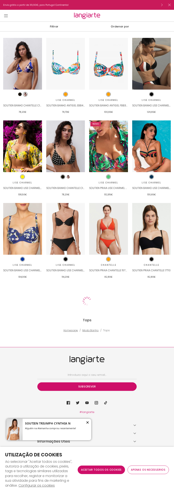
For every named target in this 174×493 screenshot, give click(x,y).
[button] (54, 26)
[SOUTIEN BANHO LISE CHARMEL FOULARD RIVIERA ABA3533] (22, 229)
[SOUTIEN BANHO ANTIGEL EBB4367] (65, 64)
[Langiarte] (87, 16)
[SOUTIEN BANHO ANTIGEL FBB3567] (108, 64)
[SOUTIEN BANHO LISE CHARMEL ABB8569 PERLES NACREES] (65, 229)
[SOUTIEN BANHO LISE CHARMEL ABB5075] (151, 146)
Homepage (70, 330)
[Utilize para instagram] (96, 402)
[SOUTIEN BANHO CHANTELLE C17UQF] (22, 64)
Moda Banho (90, 330)
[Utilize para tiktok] (105, 402)
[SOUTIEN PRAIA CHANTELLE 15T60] (108, 229)
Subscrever (87, 386)
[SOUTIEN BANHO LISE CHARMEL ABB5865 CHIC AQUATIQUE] (151, 64)
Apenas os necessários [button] (148, 470)
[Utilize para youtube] (87, 402)
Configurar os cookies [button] (36, 485)
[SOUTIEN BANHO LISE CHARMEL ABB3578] (22, 146)
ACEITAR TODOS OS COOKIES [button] (101, 470)
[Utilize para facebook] (68, 402)
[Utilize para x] (77, 402)
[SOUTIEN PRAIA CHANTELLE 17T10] (151, 229)
